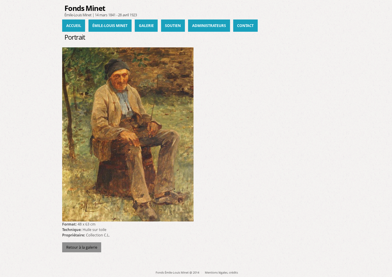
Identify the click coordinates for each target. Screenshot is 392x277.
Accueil (73, 25)
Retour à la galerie (81, 247)
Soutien (173, 25)
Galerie (146, 25)
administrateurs (209, 25)
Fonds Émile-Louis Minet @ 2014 (177, 272)
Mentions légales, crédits (221, 272)
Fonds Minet (84, 8)
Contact (245, 25)
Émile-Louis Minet (109, 25)
